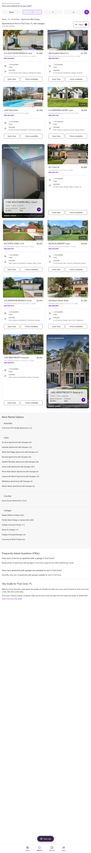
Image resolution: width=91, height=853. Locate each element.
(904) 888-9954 (53, 306)
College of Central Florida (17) (13, 525)
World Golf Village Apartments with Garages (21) (20, 452)
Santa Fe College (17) (10, 529)
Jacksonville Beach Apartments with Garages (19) (20, 476)
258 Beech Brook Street (58, 300)
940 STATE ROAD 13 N (14, 243)
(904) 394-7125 (53, 115)
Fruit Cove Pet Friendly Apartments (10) (17, 428)
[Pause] (41, 149)
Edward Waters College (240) (13, 515)
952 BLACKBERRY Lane (59, 243)
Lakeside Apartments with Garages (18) (17, 447)
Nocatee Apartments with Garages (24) (16, 457)
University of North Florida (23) (13, 539)
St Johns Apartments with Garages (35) (17, 442)
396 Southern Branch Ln (58, 53)
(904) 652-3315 (9, 306)
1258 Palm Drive (11, 110)
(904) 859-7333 (9, 249)
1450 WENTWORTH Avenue (16, 357)
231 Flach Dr (53, 167)
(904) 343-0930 (9, 58)
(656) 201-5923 (9, 115)
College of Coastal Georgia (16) (14, 534)
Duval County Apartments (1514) (14, 500)
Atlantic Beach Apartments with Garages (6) (18, 486)
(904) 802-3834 (53, 58)
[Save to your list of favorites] (40, 33)
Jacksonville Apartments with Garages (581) (18, 466)
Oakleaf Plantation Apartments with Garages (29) (20, 462)
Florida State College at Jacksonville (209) (18, 520)
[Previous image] (5, 40)
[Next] (86, 12)
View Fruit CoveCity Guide (12, 599)
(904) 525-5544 (53, 249)
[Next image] (41, 40)
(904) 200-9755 (9, 363)
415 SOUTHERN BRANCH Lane (18, 53)
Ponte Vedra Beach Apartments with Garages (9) (20, 471)
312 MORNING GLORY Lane (60, 110)
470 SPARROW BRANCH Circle (18, 300)
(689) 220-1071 (53, 172)
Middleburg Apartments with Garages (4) (17, 481)
